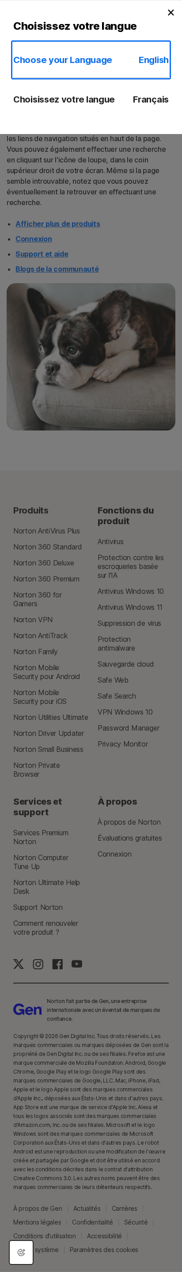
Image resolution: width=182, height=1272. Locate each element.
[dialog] (21, 1252)
